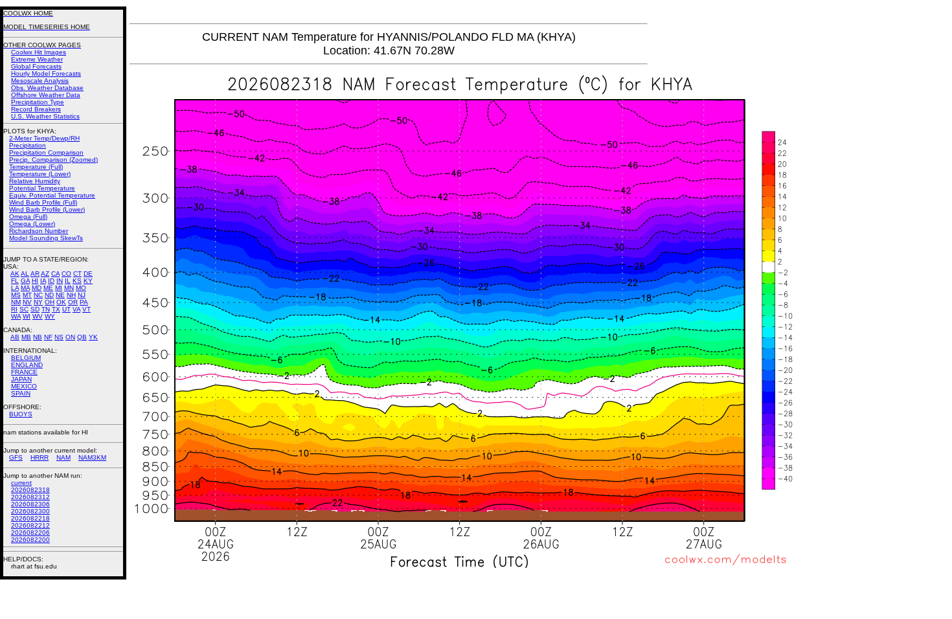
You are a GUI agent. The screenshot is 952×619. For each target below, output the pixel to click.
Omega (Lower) (32, 223)
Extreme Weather (37, 59)
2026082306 (30, 504)
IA (43, 280)
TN (45, 309)
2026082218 (30, 518)
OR (73, 302)
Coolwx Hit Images (38, 52)
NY (38, 302)
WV (37, 316)
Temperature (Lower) (40, 173)
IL (68, 280)
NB (37, 337)
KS (77, 280)
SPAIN (20, 393)
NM (16, 302)
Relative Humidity (34, 181)
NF (48, 337)
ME (48, 287)
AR (35, 273)
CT (77, 273)
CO (66, 273)
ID (51, 280)
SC (23, 309)
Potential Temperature (42, 188)
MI (58, 287)
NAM (63, 457)
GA (25, 280)
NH (71, 294)
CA (55, 273)
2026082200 (30, 539)
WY (50, 316)
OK (61, 302)
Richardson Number (38, 230)
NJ (81, 294)
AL (25, 273)
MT (27, 294)
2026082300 (30, 511)
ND (49, 294)
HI (35, 280)
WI (26, 316)
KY (88, 280)
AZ (45, 273)
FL (15, 280)
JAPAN (21, 379)
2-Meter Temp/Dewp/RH (44, 138)
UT (66, 309)
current (21, 482)
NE (60, 294)
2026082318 (30, 489)
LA (15, 287)
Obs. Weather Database (47, 87)
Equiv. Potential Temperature (52, 195)
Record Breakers (36, 109)
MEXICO (24, 386)
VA (76, 309)
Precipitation (27, 145)
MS (16, 294)
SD (35, 309)
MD (36, 287)
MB (26, 337)
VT (86, 309)
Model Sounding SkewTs (46, 238)
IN (59, 280)
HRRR (39, 457)
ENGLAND (27, 364)
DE (88, 273)
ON (70, 337)
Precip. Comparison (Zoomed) (53, 159)
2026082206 (30, 532)
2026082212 (30, 525)
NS (58, 337)
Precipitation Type (37, 102)
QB (82, 337)
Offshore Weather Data (45, 94)
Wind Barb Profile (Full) (43, 202)
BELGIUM (26, 357)
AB (14, 337)
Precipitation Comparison (46, 152)
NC (38, 294)
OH (49, 302)
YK (93, 337)
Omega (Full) (28, 216)
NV (27, 302)
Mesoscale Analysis (40, 80)
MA (25, 287)
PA (84, 302)
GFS (16, 457)
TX (56, 309)
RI (14, 309)
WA (16, 316)
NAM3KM (92, 457)
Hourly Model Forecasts (46, 73)
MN (69, 287)
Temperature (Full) (36, 166)
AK (14, 273)
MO (81, 287)
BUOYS (20, 414)
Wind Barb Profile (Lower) (47, 209)
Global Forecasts (36, 66)
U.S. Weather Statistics (45, 116)
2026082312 (30, 497)
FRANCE (24, 372)
